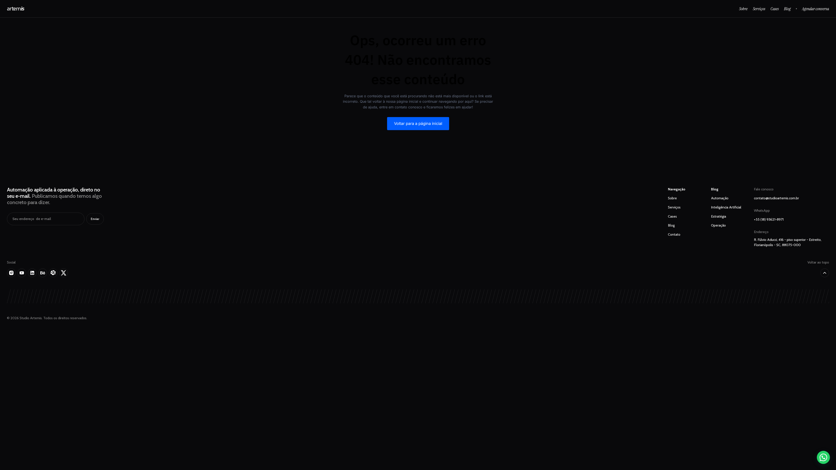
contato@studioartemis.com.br (776, 198)
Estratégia (718, 216)
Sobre (743, 9)
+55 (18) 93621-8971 (769, 219)
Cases (774, 9)
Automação (719, 198)
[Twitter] (63, 273)
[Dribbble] (53, 273)
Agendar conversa (815, 9)
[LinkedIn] (32, 273)
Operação (718, 225)
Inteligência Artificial (726, 207)
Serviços (759, 9)
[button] (823, 457)
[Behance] (42, 273)
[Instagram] (11, 273)
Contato (674, 234)
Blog (787, 9)
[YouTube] (21, 273)
